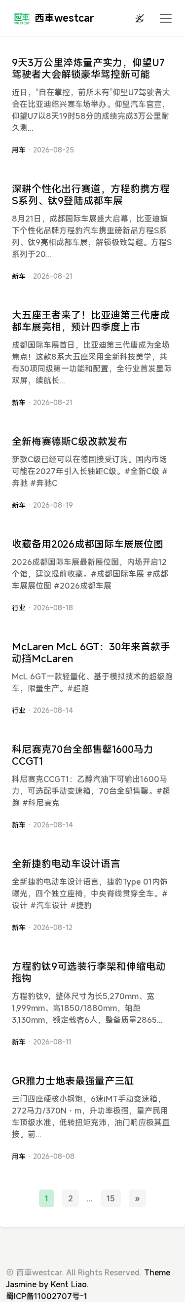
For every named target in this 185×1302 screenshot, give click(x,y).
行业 (19, 607)
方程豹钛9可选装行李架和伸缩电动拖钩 (89, 972)
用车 (19, 149)
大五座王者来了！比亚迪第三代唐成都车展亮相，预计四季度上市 (91, 321)
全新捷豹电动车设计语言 (66, 863)
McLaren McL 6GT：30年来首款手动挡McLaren (91, 652)
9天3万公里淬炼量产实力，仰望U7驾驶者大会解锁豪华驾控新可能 (88, 68)
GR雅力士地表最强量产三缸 (73, 1080)
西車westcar (64, 18)
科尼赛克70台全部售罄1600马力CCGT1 (82, 755)
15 (111, 1198)
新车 (19, 276)
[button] (162, 18)
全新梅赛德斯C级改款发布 (69, 441)
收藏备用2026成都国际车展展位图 (87, 544)
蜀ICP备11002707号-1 (46, 1296)
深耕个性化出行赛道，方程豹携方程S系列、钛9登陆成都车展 (91, 194)
